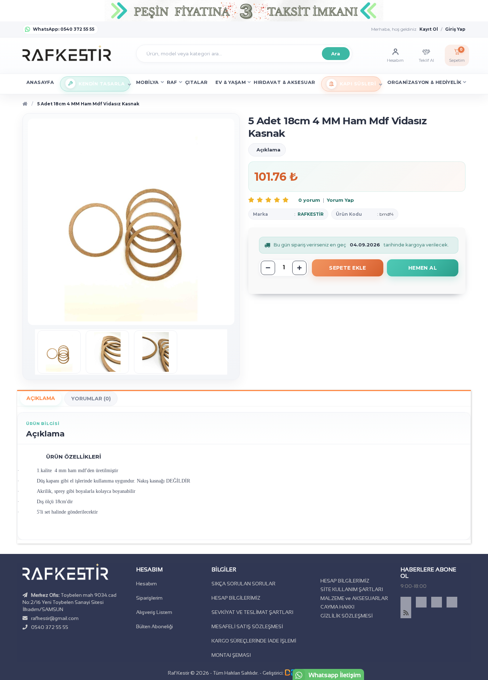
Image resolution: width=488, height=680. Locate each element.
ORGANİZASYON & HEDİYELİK (424, 82)
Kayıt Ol (428, 29)
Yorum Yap (340, 200)
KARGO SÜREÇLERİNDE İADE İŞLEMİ (253, 641)
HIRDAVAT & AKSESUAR (284, 82)
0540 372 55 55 (49, 627)
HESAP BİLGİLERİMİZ (235, 598)
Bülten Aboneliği (154, 626)
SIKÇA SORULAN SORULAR (243, 583)
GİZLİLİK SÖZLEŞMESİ (346, 616)
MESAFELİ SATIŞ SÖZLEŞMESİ (247, 626)
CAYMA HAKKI (337, 607)
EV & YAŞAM (230, 82)
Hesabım (146, 583)
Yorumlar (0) (91, 398)
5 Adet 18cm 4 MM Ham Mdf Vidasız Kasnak (88, 103)
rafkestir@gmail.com (55, 618)
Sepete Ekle (347, 268)
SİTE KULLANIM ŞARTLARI (351, 589)
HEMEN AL (422, 268)
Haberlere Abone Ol (428, 572)
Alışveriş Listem (154, 612)
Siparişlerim (149, 598)
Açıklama (40, 398)
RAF (172, 82)
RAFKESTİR (311, 214)
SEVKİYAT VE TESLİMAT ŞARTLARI (252, 612)
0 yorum (309, 200)
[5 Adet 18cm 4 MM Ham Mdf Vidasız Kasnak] (59, 352)
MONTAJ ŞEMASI (231, 655)
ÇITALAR (196, 82)
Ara (335, 53)
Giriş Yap (455, 29)
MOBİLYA (147, 82)
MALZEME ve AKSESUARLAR (354, 598)
